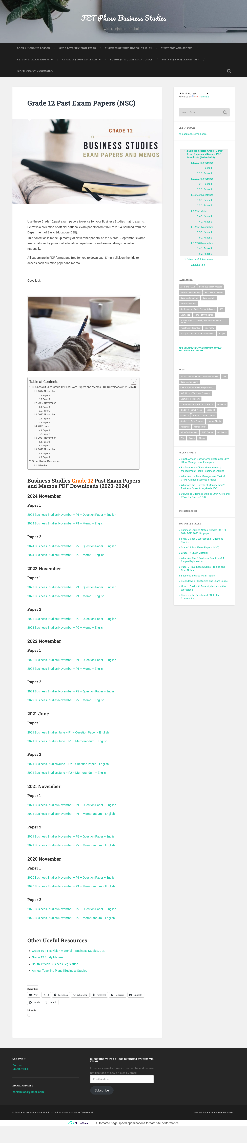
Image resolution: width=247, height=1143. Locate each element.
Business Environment (190, 292)
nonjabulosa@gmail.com (193, 133)
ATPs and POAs (187, 287)
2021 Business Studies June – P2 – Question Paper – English (68, 764)
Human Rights (214, 421)
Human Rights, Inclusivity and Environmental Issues (200, 321)
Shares (202, 438)
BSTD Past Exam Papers (33, 59)
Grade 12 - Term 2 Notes (204, 416)
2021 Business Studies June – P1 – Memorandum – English (67, 741)
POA (182, 438)
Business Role (208, 298)
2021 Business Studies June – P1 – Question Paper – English (68, 732)
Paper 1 (46, 395)
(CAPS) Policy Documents (35, 70)
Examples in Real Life (190, 399)
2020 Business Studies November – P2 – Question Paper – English (71, 909)
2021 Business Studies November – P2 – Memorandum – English (71, 845)
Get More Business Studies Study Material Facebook (200, 349)
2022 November (47, 414)
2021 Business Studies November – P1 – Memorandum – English (71, 813)
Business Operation (189, 298)
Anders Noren (216, 1112)
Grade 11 (211, 410)
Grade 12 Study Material (80, 59)
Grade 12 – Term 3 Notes (191, 421)
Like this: (43, 465)
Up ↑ (232, 1112)
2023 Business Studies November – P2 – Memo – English (65, 627)
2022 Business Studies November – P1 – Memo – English (65, 668)
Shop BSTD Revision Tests (77, 48)
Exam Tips (185, 315)
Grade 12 (184, 416)
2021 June (43, 426)
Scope (192, 438)
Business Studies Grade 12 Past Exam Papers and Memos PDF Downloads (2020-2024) (84, 387)
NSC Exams (207, 432)
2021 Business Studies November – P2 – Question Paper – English (71, 836)
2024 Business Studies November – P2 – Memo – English (65, 555)
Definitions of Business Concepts (195, 393)
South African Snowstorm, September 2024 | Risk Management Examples (205, 460)
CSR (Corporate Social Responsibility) (197, 387)
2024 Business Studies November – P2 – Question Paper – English (71, 546)
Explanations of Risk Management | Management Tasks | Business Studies (202, 469)
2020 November (47, 449)
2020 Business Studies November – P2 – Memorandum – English (71, 918)
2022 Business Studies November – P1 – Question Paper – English (71, 660)
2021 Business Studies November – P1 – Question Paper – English (71, 805)
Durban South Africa (20, 1067)
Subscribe (102, 1090)
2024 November (47, 391)
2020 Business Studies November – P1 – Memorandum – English (71, 886)
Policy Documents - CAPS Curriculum (197, 333)
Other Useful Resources (45, 461)
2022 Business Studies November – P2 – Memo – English (65, 700)
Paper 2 (46, 399)
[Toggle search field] (229, 71)
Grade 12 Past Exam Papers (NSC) (200, 547)
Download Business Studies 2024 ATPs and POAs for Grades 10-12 (205, 495)
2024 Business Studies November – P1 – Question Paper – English (71, 514)
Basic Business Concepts (210, 287)
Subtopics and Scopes (176, 48)
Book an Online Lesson (33, 48)
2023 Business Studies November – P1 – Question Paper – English (71, 587)
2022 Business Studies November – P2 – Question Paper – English (71, 691)
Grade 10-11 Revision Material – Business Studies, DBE (68, 950)
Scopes (222, 333)
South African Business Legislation (55, 964)
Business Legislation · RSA (180, 59)
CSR (221, 309)
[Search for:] (204, 112)
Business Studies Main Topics (131, 59)
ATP (225, 376)
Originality (209, 328)
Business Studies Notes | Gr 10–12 (128, 48)
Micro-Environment (189, 432)
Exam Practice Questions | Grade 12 (196, 404)
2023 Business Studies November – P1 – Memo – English (65, 596)
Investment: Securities (190, 328)
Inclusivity (185, 427)
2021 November (47, 437)
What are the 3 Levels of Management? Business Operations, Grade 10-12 (202, 487)
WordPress (85, 1112)
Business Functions (214, 292)
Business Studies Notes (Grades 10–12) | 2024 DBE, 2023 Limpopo (204, 531)
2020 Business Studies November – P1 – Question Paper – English (71, 877)
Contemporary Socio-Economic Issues (197, 309)
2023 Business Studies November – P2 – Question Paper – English (71, 619)
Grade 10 (221, 404)
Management (200, 427)
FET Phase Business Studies (123, 18)
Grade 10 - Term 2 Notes (191, 410)
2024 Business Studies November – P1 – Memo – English (65, 523)
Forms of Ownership (204, 315)
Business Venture (188, 303)
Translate (203, 96)
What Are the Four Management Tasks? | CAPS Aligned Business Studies (203, 478)
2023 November (47, 402)
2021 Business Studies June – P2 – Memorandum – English (67, 772)
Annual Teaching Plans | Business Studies (59, 970)
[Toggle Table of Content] (132, 382)
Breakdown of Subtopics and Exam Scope (204, 581)
